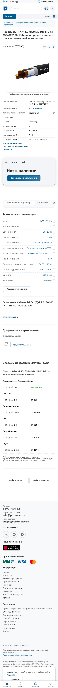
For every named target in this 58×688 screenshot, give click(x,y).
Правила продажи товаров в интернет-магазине (27, 609)
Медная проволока (42, 243)
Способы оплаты (11, 618)
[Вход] (46, 8)
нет (50, 259)
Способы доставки (12, 612)
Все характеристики (12, 143)
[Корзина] (52, 8)
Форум (6, 631)
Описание (7, 150)
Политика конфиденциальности (18, 655)
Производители (11, 582)
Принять (15, 679)
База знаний (9, 625)
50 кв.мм (47, 232)
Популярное (9, 628)
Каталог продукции (12, 579)
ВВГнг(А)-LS (46, 221)
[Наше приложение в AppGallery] (11, 548)
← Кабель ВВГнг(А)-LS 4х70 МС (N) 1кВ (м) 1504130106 (18, 480)
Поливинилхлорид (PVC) (39, 248)
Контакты (7, 575)
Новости (7, 572)
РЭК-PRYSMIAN (35, 108)
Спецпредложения (12, 588)
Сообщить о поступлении (24, 178)
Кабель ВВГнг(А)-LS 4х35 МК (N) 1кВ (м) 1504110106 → (44, 480)
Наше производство (13, 595)
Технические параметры (19, 203)
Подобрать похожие (17, 289)
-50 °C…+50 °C (45, 264)
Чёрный (48, 280)
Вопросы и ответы (12, 615)
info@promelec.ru (14, 515)
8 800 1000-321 (12, 509)
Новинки (7, 585)
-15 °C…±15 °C (45, 270)
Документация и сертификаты (17, 147)
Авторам (7, 598)
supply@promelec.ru (16, 522)
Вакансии (7, 591)
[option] (29, 72)
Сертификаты (9, 622)
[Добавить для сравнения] (49, 47)
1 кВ (49, 237)
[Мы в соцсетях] (6, 534)
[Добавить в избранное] (44, 47)
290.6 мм (47, 275)
